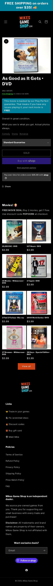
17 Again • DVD (33, 281)
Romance (24, 134)
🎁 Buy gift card (14, 430)
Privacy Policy (13, 467)
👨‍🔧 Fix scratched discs (17, 418)
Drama (15, 134)
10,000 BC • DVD (9, 246)
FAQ (8, 486)
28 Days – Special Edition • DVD (38, 353)
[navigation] (26, 424)
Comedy (6, 134)
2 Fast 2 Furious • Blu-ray (13, 318)
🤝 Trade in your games (17, 411)
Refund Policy (13, 461)
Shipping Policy (13, 473)
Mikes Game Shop (30, 581)
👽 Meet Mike (12, 437)
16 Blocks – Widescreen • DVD (13, 282)
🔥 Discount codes (15, 424)
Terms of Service (14, 454)
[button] (6, 22)
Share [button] (8, 186)
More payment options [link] (26, 168)
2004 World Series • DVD (38, 318)
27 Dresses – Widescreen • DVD (13, 353)
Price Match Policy (15, 480)
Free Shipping (7, 94)
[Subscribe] (44, 550)
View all (26, 366)
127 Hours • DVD (34, 246)
